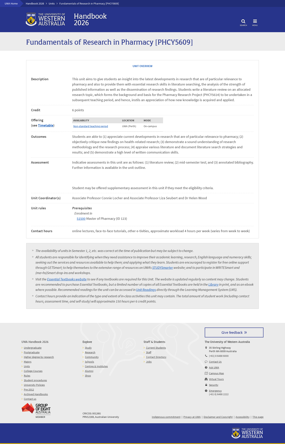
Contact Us (215, 361)
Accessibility (243, 417)
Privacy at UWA (192, 417)
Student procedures (35, 380)
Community (92, 357)
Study (88, 347)
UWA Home (11, 3)
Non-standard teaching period (90, 126)
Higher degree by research (39, 357)
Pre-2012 (29, 389)
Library (213, 284)
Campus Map (216, 373)
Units (52, 3)
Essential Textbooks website (67, 279)
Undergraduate (32, 347)
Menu (255, 25)
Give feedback (232, 332)
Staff (148, 352)
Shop (88, 375)
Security (213, 385)
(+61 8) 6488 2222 (219, 394)
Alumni (89, 371)
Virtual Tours (216, 379)
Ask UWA (214, 367)
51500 (81, 218)
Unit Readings (146, 289)
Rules (27, 375)
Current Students (156, 347)
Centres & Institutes (96, 366)
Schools (89, 361)
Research (90, 352)
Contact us (30, 399)
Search (243, 25)
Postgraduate (32, 352)
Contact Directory (156, 357)
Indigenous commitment (166, 417)
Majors (27, 361)
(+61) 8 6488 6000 (219, 356)
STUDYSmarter (162, 267)
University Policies (34, 385)
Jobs (149, 361)
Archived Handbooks (36, 394)
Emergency (215, 390)
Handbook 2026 (35, 3)
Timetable (45, 125)
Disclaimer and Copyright (218, 417)
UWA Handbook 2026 (35, 341)
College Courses (33, 371)
